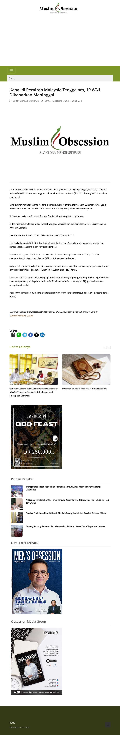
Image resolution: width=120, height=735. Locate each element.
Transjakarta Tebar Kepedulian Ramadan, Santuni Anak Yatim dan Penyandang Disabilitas (63, 488)
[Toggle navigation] (11, 71)
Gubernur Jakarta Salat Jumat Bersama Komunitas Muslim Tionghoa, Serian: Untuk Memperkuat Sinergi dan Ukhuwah (34, 392)
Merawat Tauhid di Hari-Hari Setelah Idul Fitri (84, 388)
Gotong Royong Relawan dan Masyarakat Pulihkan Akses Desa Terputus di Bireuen (66, 526)
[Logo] (58, 7)
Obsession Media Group (21, 315)
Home (12, 723)
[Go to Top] (107, 724)
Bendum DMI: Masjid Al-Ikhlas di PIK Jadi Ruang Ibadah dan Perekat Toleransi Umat (66, 513)
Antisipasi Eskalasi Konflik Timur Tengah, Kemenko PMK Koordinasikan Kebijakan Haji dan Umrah (67, 501)
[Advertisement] (60, 44)
